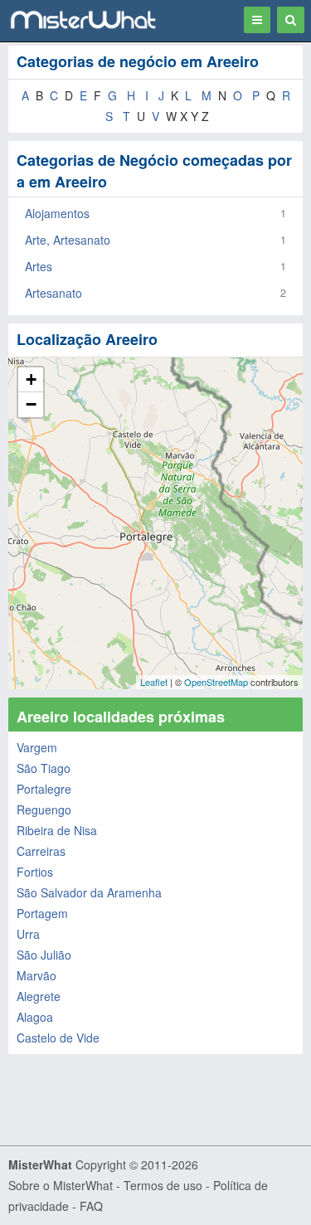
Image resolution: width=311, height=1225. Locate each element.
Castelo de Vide (58, 1037)
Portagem (42, 913)
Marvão (36, 975)
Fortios (35, 871)
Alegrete (39, 996)
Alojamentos (57, 213)
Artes (38, 266)
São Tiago (43, 768)
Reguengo (44, 809)
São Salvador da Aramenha (89, 892)
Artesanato (53, 292)
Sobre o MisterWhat (60, 1185)
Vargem (37, 747)
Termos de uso (163, 1185)
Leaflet (154, 681)
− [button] (31, 404)
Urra (28, 934)
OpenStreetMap (216, 681)
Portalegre (44, 788)
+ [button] (31, 379)
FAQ (91, 1206)
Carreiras (41, 851)
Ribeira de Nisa (57, 830)
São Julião (44, 954)
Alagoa (35, 1017)
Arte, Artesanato (67, 239)
